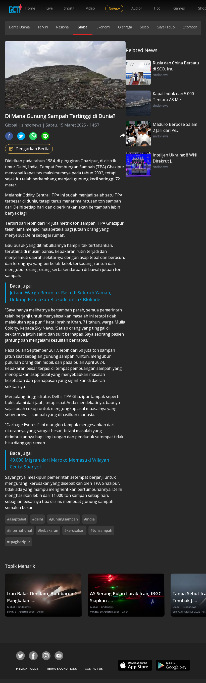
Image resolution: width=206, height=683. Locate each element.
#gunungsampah (63, 519)
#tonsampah (101, 530)
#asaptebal (16, 519)
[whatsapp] (33, 136)
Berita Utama (19, 27)
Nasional (62, 27)
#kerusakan (74, 530)
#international (19, 530)
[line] (45, 136)
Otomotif (190, 27)
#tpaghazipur (18, 541)
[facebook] (9, 136)
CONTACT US (94, 668)
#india (89, 519)
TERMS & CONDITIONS (61, 668)
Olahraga (125, 27)
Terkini (43, 27)
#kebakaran (48, 530)
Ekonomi (103, 27)
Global (82, 27)
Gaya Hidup (166, 27)
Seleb (144, 27)
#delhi (37, 519)
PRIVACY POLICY (27, 668)
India (32, 167)
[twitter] (21, 136)
